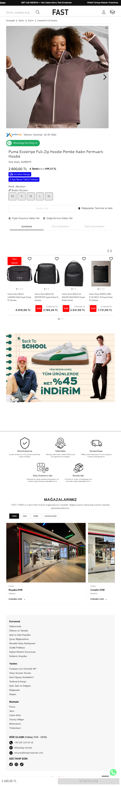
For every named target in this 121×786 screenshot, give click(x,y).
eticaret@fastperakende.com (28, 752)
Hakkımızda (15, 626)
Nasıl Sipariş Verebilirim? (21, 677)
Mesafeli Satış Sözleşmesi (22, 643)
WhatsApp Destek (23, 747)
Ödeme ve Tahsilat (18, 630)
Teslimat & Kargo (17, 681)
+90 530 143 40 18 (23, 742)
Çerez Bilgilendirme (19, 639)
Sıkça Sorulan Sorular (20, 673)
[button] (105, 77)
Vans (11, 711)
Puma (12, 706)
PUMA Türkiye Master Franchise (92, 3)
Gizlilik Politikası (17, 647)
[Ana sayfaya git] (60, 12)
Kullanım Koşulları (18, 656)
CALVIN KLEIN (50, 516)
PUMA (35, 516)
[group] (57, 77)
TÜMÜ (14, 516)
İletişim (12, 694)
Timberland (14, 728)
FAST (25, 516)
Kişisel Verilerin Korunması (22, 652)
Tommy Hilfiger (16, 719)
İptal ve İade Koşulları (20, 635)
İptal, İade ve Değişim (20, 685)
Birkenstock (15, 723)
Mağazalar (14, 690)
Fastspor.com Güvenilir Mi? (23, 668)
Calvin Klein (15, 715)
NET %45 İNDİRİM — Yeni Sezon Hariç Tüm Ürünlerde (36, 3)
